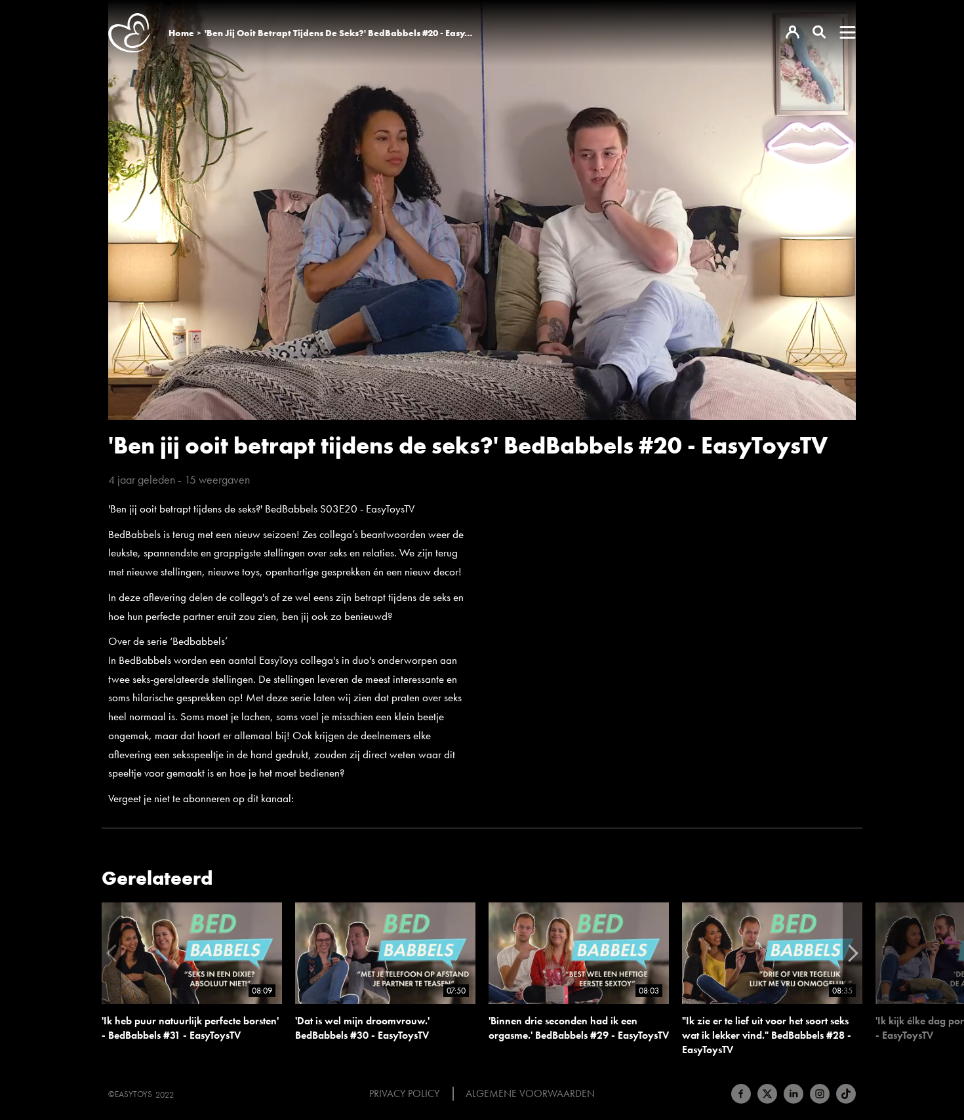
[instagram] (820, 1094)
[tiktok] (846, 1094)
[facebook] (741, 1094)
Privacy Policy (404, 1093)
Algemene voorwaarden (530, 1093)
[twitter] (767, 1094)
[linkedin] (793, 1094)
